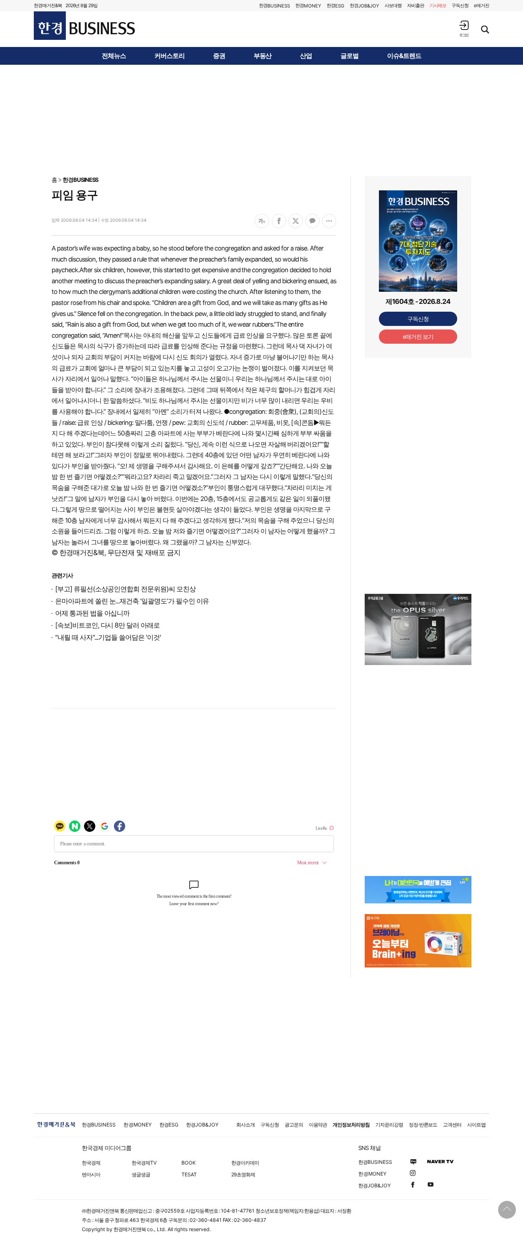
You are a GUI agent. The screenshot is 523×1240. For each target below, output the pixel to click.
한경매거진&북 (48, 5)
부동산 (263, 55)
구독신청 (460, 5)
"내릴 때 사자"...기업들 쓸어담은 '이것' (108, 637)
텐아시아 (91, 1174)
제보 (438, 5)
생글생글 (141, 1174)
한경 (274, 5)
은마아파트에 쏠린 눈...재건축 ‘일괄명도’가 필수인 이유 (132, 601)
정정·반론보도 (423, 1125)
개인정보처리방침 (351, 1125)
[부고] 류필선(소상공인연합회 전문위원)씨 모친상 (125, 589)
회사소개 (245, 1125)
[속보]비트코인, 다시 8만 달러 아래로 (107, 625)
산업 (306, 55)
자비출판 (415, 5)
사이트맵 (476, 1125)
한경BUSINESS (81, 179)
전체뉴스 (114, 55)
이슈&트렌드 (404, 55)
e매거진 (481, 5)
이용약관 (318, 1125)
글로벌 (349, 55)
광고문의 (294, 1125)
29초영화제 (243, 1174)
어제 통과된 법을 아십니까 (92, 613)
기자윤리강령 (389, 1125)
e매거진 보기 (418, 336)
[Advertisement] (261, 119)
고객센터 (452, 1125)
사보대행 (393, 5)
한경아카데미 (245, 1163)
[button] (463, 29)
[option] (418, 629)
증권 (219, 55)
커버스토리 (169, 55)
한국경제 (91, 1163)
